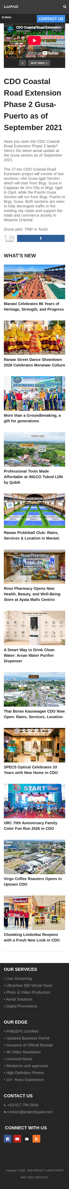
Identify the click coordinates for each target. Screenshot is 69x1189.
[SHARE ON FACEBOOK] (41, 238)
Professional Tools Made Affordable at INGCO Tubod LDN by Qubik (33, 476)
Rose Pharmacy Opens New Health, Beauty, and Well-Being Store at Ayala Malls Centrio (32, 594)
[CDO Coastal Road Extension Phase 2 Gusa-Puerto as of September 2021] (34, 282)
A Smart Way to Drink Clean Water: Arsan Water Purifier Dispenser (29, 655)
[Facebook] (8, 1139)
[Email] (27, 1139)
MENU (8, 17)
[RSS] (36, 1139)
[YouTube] (17, 1139)
